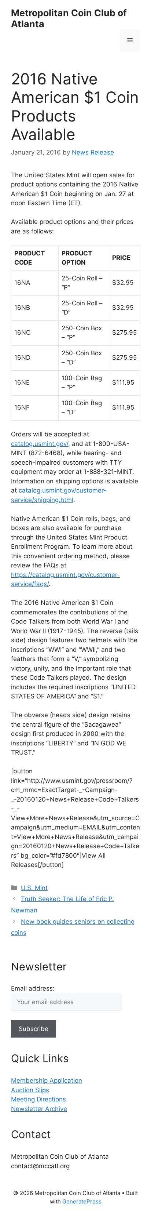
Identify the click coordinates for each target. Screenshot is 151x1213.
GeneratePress (82, 1201)
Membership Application (46, 1080)
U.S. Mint (34, 887)
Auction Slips (30, 1090)
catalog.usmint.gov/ (39, 443)
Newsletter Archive (39, 1108)
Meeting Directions (38, 1099)
